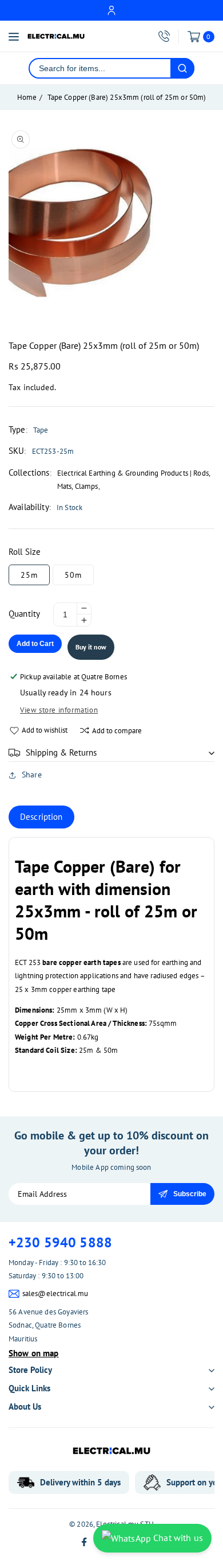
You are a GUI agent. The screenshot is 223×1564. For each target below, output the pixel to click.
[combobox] (100, 68)
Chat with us (177, 1537)
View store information (59, 710)
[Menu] (14, 36)
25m (29, 575)
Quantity (24, 613)
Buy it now (90, 647)
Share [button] (32, 774)
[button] (111, 752)
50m (73, 575)
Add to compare (117, 731)
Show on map (34, 1353)
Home (27, 97)
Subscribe (189, 1194)
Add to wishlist (44, 730)
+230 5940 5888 (60, 1242)
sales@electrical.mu (55, 1293)
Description (41, 816)
